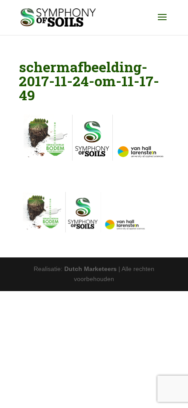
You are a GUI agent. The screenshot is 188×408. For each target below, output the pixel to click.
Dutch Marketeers (90, 268)
